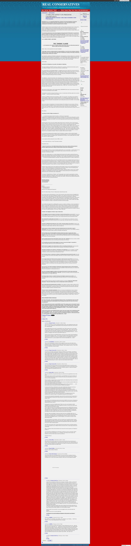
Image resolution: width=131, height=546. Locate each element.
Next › (51, 540)
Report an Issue (79, 544)
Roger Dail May (51, 448)
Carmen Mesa (51, 439)
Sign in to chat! (124, 545)
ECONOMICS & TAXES (72, 17)
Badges (74, 544)
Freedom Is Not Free (54, 480)
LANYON (50, 517)
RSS (42, 542)
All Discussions (44, 12)
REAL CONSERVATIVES (60, 4)
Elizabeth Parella (52, 323)
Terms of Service (86, 544)
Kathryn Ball (51, 372)
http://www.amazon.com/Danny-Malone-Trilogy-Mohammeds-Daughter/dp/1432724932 (84, 99)
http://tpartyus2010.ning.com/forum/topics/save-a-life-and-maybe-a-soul (84, 76)
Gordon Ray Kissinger (53, 453)
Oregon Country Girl (52, 350)
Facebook (49, 315)
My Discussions (51, 12)
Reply (46, 339)
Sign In (118, 0)
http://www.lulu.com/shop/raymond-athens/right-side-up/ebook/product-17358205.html (84, 42)
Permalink (45, 323)
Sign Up (115, 0)
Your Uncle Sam (52, 17)
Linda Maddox (51, 341)
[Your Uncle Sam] (43, 16)
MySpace (44, 315)
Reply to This (44, 318)
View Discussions (50, 18)
